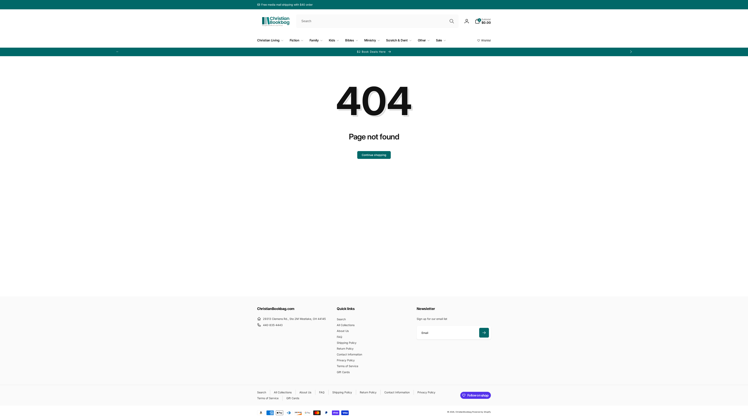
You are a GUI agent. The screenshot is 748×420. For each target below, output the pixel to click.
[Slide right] (631, 52)
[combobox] (377, 21)
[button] (483, 21)
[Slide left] (117, 52)
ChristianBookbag (463, 412)
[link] (285, 5)
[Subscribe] (484, 333)
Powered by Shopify (481, 412)
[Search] (452, 21)
